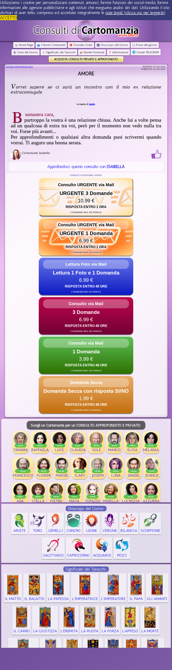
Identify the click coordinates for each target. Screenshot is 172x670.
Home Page (24, 45)
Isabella (92, 104)
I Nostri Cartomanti (51, 45)
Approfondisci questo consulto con (86, 166)
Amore (86, 73)
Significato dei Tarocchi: (86, 569)
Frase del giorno (144, 45)
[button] (86, 197)
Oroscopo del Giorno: (86, 508)
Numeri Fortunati (92, 52)
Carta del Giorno (25, 52)
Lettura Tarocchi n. (19, 66)
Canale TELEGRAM (147, 52)
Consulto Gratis (81, 45)
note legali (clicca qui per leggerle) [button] (135, 12)
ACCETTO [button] (8, 17)
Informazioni (118, 52)
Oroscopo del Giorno (112, 45)
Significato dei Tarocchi (59, 52)
